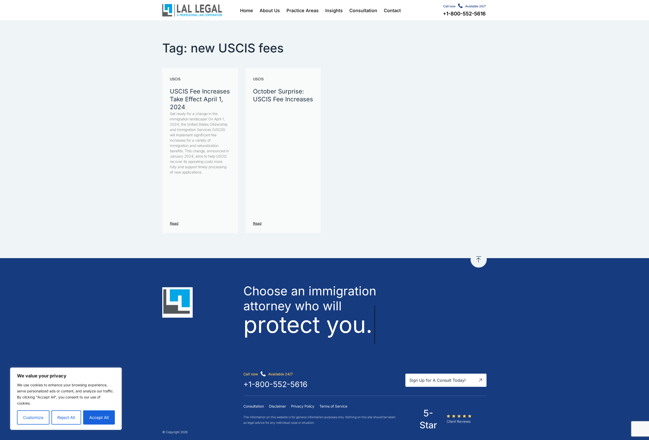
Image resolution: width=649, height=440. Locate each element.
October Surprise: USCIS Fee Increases (283, 95)
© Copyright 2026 (175, 432)
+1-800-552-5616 (275, 384)
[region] (66, 399)
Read (174, 223)
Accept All (99, 417)
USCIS (175, 79)
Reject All (66, 417)
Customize (33, 417)
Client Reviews (459, 421)
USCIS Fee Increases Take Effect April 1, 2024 (200, 99)
